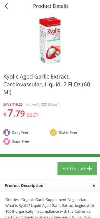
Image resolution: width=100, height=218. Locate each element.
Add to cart (74, 168)
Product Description (24, 185)
